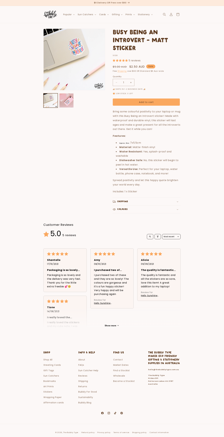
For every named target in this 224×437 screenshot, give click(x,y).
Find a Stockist (121, 370)
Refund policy (88, 432)
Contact (118, 359)
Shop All (47, 359)
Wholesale (119, 375)
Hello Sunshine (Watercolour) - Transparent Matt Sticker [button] (108, 303)
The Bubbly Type (70, 432)
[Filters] (158, 236)
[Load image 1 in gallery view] (50, 100)
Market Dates (120, 365)
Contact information (159, 432)
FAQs (81, 365)
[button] (68, 14)
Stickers (47, 391)
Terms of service (121, 432)
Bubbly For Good (87, 391)
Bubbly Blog (84, 402)
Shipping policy (139, 432)
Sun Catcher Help (88, 370)
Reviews (82, 375)
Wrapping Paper (52, 397)
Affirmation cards (53, 402)
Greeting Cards (52, 365)
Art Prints (48, 386)
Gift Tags (48, 370)
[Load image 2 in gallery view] (66, 100)
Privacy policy (103, 432)
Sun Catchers (51, 375)
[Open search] (150, 236)
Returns (82, 386)
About (81, 359)
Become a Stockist (124, 381)
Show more (110, 325)
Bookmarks (49, 381)
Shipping (122, 71)
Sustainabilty (85, 397)
